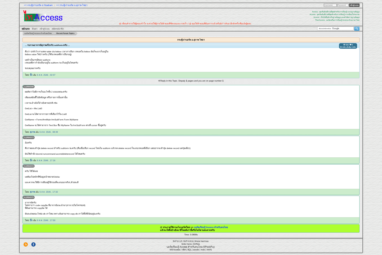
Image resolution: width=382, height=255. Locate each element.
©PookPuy (209, 246)
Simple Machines (201, 241)
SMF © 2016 (188, 241)
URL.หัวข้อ (346, 47)
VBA (184, 249)
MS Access (175, 249)
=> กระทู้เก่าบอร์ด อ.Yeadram (38, 5)
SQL (189, 249)
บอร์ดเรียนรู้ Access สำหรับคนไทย (201, 227)
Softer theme (186, 244)
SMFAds (196, 244)
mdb (203, 249)
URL (354, 47)
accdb (196, 249)
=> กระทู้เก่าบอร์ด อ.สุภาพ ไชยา (71, 5)
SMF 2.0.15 (177, 241)
